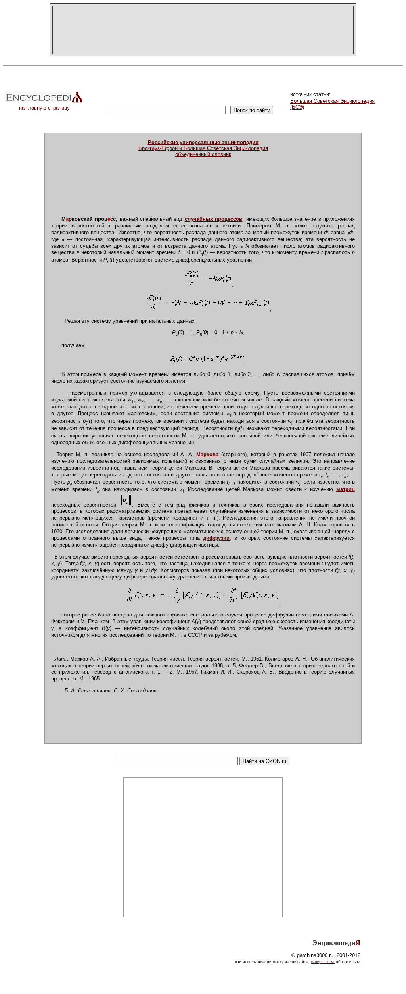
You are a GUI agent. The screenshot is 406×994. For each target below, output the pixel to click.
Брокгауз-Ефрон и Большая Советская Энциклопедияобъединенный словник (203, 148)
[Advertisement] (203, 30)
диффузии (216, 538)
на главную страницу (44, 108)
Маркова (207, 454)
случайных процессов (213, 219)
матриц (345, 489)
